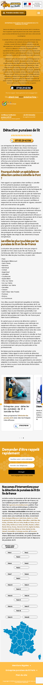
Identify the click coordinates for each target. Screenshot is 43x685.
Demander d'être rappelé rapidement (20, 451)
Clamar (4, 531)
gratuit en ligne (30, 97)
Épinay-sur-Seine (20, 529)
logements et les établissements (18, 505)
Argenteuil (5, 520)
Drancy (14, 527)
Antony (9, 527)
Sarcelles (25, 525)
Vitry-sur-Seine (18, 522)
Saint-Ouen (11, 529)
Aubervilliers (26, 520)
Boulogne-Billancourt (12, 518)
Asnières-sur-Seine (16, 525)
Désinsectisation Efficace (15, 406)
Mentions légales (20, 665)
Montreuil (12, 520)
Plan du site (21, 675)
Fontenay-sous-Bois (22, 531)
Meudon (31, 525)
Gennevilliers (12, 531)
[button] (39, 13)
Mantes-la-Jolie (30, 529)
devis (21, 97)
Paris (3, 518)
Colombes (10, 522)
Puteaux (4, 529)
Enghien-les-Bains (34, 527)
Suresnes (34, 531)
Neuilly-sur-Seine (29, 522)
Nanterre (30, 518)
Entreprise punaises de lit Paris (20, 670)
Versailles (19, 520)
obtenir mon (13, 97)
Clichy (8, 525)
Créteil (35, 518)
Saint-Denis (22, 518)
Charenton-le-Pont (22, 527)
